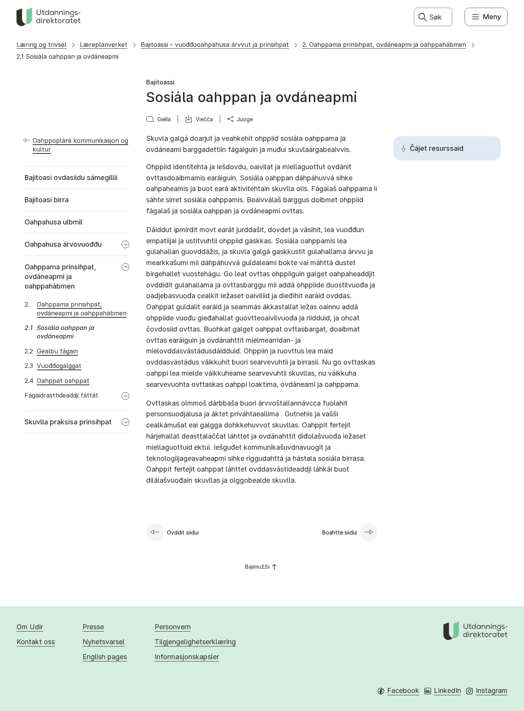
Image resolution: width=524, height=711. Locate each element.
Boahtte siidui (339, 532)
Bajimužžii (257, 566)
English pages (104, 657)
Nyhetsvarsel (103, 642)
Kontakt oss (35, 642)
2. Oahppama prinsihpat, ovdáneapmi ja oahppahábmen (384, 44)
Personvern (173, 627)
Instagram (492, 690)
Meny (492, 17)
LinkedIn (447, 690)
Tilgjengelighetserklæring (195, 642)
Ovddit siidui (183, 532)
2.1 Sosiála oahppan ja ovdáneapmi (67, 56)
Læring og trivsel (41, 44)
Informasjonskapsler (187, 657)
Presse (93, 627)
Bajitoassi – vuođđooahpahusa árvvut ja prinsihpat (215, 44)
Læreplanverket (103, 44)
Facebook (403, 690)
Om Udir (29, 627)
